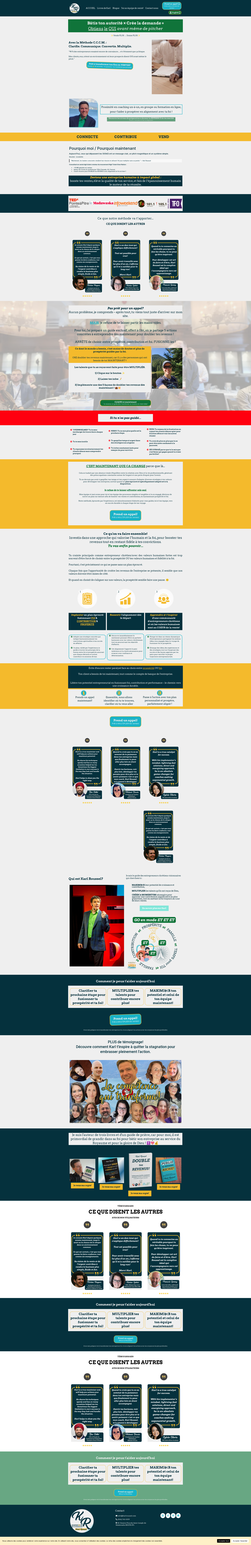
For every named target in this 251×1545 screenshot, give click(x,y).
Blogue (116, 8)
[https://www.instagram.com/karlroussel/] (173, 1515)
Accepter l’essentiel (240, 1541)
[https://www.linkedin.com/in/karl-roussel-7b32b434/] (178, 1515)
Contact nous (151, 8)
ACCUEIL (90, 8)
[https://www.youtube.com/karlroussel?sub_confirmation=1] (162, 1515)
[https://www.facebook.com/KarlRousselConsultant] (168, 1515)
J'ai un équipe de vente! (132, 8)
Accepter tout (223, 1541)
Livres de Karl (104, 8)
